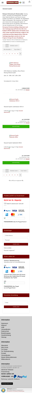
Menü (2, 2)
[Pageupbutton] (4, 390)
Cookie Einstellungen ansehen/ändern (11, 366)
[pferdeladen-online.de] (16, 2)
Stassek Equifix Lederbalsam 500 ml (13, 106)
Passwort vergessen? (9, 250)
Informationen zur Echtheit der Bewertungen (15, 391)
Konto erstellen (7, 248)
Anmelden (16, 244)
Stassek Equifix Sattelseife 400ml (13, 143)
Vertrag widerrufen (7, 383)
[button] (4, 45)
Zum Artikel (16, 126)
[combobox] (14, 45)
